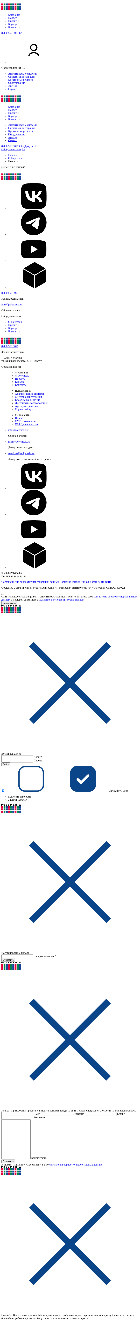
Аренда (12, 85)
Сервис (12, 89)
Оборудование (16, 82)
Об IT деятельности (26, 424)
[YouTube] (33, 260)
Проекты (13, 20)
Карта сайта (104, 581)
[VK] (33, 208)
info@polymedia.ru (29, 146)
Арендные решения (26, 406)
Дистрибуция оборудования (31, 402)
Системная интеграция (21, 76)
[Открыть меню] (23, 68)
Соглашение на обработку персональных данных (30, 581)
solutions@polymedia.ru (21, 453)
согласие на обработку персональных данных (75, 1164)
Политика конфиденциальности (78, 581)
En (20, 32)
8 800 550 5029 (9, 32)
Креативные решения (20, 79)
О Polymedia (15, 321)
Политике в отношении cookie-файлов (61, 599)
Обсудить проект (11, 149)
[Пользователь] (33, 62)
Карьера (13, 24)
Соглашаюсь (9, 603)
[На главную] (11, 9)
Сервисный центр (25, 409)
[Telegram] (33, 234)
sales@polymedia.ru (19, 441)
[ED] (33, 287)
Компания (14, 14)
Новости (13, 17)
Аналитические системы (22, 73)
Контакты (14, 27)
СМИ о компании (25, 421)
